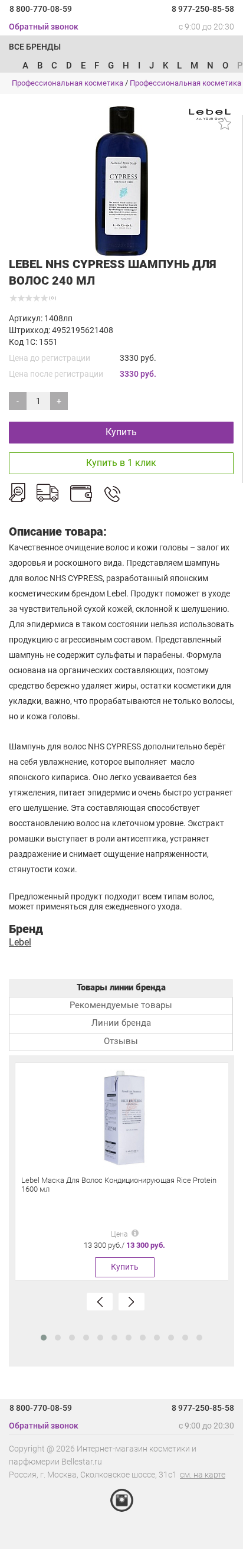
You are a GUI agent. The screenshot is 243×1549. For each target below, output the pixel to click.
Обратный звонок (43, 26)
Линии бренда (121, 1023)
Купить (121, 432)
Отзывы (121, 1041)
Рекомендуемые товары (121, 1005)
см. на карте (202, 1474)
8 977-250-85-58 (203, 9)
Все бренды (35, 46)
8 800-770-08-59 (40, 9)
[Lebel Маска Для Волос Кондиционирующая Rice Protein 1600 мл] (124, 1117)
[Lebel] (210, 113)
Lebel (20, 942)
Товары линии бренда (121, 987)
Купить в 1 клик (121, 462)
